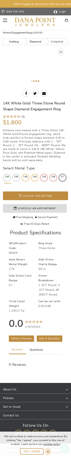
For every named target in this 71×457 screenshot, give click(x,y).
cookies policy (52, 444)
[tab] (35, 390)
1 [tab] (31, 81)
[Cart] (66, 20)
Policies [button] (8, 398)
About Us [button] (9, 389)
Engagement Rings (22, 32)
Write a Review (21, 338)
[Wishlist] (61, 52)
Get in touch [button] (12, 407)
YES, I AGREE (31, 451)
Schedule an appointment (36, 208)
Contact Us (11, 415)
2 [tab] (34, 81)
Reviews (17, 349)
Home (6, 32)
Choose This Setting (37, 196)
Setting (14, 42)
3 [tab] (36, 81)
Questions (36, 350)
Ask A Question (49, 338)
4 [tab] (38, 81)
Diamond (35, 42)
